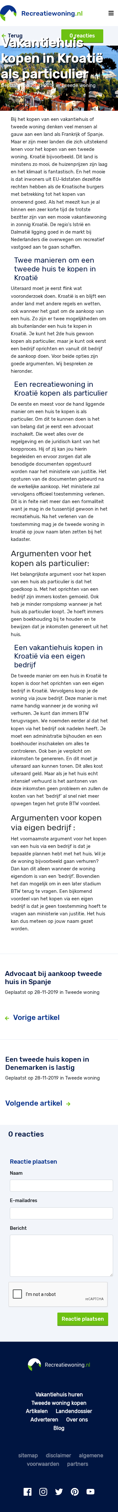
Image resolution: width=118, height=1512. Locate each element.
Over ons (77, 1420)
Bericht (18, 1228)
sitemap (28, 1455)
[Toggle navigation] (111, 13)
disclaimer (58, 1455)
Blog (59, 1428)
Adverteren (44, 1420)
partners (77, 1464)
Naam (16, 1173)
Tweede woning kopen (59, 1403)
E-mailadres (23, 1200)
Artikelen (37, 1411)
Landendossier (74, 1411)
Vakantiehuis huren (59, 1394)
